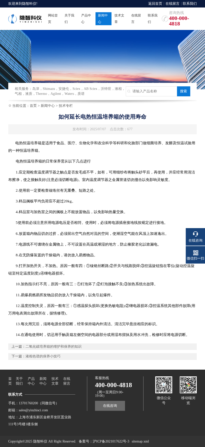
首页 (33, 106)
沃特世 (106, 89)
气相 (18, 94)
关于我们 (19, 381)
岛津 (35, 89)
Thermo (41, 94)
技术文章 (55, 381)
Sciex (76, 89)
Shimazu (49, 89)
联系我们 (190, 3)
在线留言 (173, 3)
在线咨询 (110, 406)
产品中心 (31, 381)
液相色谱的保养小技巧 (43, 356)
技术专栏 (66, 106)
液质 (28, 94)
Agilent (55, 94)
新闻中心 (48, 106)
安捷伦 (63, 89)
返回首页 (155, 3)
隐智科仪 (29, 3)
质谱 (81, 94)
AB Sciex (90, 89)
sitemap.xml (140, 441)
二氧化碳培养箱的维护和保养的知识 (54, 346)
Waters (69, 94)
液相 (118, 89)
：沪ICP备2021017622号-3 (109, 441)
